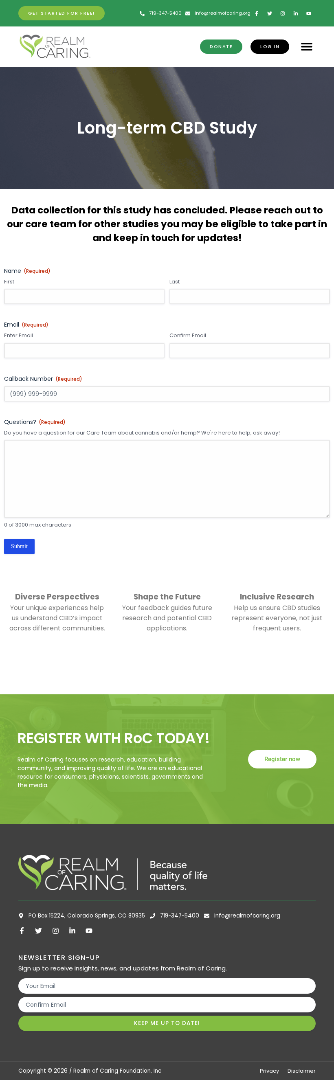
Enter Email (18, 335)
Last (174, 281)
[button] (306, 46)
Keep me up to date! (167, 1023)
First (9, 281)
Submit (19, 546)
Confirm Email (187, 335)
